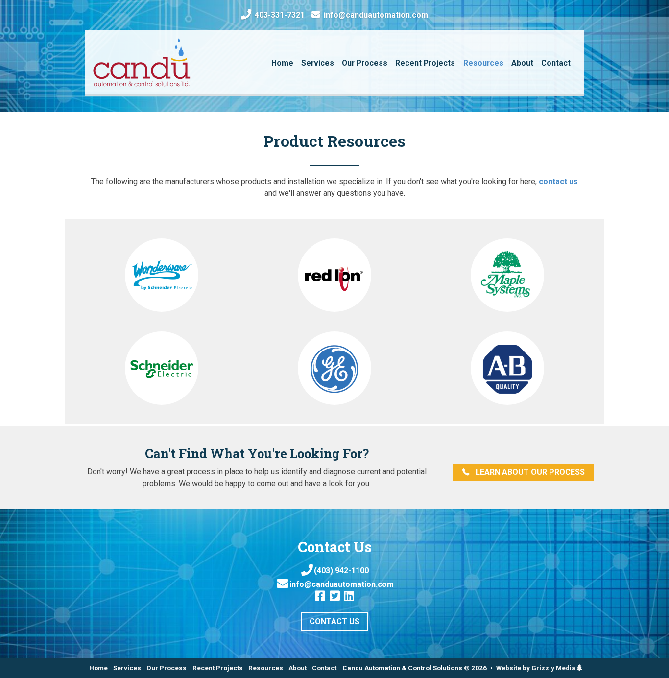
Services (127, 668)
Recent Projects (217, 668)
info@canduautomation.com (375, 15)
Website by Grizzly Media (536, 668)
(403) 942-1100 (341, 570)
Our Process (166, 668)
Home (98, 668)
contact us (558, 181)
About (297, 668)
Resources (265, 668)
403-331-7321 (279, 14)
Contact (324, 668)
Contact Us (334, 621)
